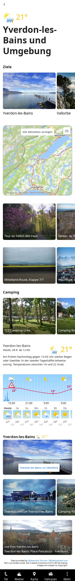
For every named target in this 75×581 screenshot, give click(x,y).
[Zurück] (4, 4)
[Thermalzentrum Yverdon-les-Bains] (29, 497)
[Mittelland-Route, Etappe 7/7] (29, 265)
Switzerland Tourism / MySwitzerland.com (48, 560)
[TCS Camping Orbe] (29, 316)
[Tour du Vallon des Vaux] (29, 221)
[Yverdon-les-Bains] (29, 90)
